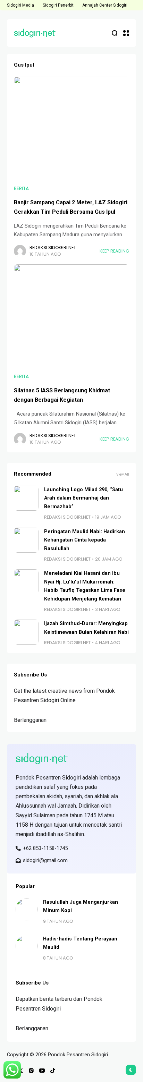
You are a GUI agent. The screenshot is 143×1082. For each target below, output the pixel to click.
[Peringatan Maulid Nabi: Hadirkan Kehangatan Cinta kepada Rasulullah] (26, 540)
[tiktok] (53, 1070)
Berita (21, 188)
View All (122, 474)
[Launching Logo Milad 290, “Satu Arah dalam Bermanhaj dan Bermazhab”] (26, 498)
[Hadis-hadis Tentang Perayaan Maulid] (27, 946)
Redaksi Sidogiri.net (53, 247)
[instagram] (31, 1070)
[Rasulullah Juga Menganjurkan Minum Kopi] (27, 909)
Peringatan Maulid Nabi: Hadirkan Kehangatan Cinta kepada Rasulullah (84, 540)
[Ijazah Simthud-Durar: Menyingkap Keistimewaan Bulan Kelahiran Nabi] (26, 632)
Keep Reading (114, 251)
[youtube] (42, 1070)
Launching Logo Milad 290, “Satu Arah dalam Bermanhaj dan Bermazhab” (83, 498)
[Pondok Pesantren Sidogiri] (35, 32)
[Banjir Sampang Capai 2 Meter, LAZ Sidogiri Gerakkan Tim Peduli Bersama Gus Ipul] (71, 128)
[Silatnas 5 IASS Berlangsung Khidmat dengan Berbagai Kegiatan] (71, 316)
